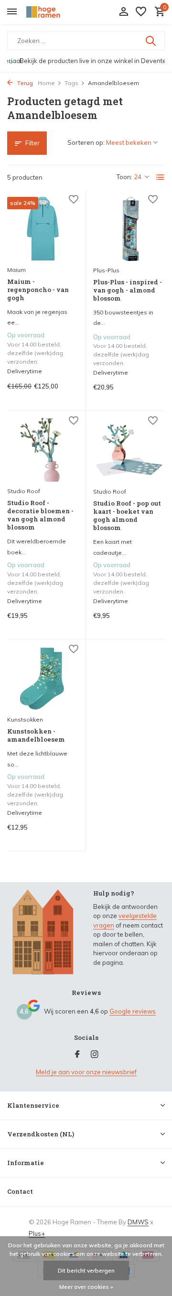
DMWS (138, 1222)
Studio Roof (23, 491)
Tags (71, 82)
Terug (24, 82)
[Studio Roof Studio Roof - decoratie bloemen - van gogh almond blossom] (42, 450)
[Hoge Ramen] (50, 12)
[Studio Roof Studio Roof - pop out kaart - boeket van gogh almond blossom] (129, 450)
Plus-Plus (106, 270)
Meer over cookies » (86, 1286)
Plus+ (37, 1233)
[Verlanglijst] (141, 12)
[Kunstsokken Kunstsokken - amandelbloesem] (42, 678)
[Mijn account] (123, 12)
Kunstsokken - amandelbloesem (36, 735)
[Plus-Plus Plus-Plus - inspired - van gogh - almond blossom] (129, 229)
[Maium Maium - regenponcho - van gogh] (42, 228)
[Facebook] (77, 1054)
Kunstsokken (25, 719)
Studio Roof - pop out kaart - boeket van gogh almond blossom (127, 515)
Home (46, 82)
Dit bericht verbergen (86, 1270)
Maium (16, 269)
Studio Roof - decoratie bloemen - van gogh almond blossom (40, 515)
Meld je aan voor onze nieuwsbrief (86, 1072)
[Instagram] (94, 1054)
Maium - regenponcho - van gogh (38, 290)
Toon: (124, 177)
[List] (160, 177)
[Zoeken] (151, 40)
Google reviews (132, 1011)
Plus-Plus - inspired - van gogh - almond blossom (127, 290)
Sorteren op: (86, 142)
